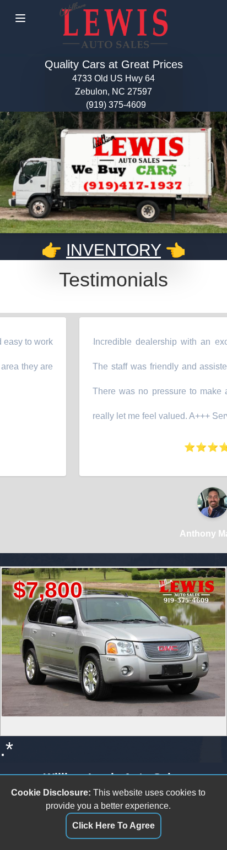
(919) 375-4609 (116, 104)
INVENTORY (113, 250)
